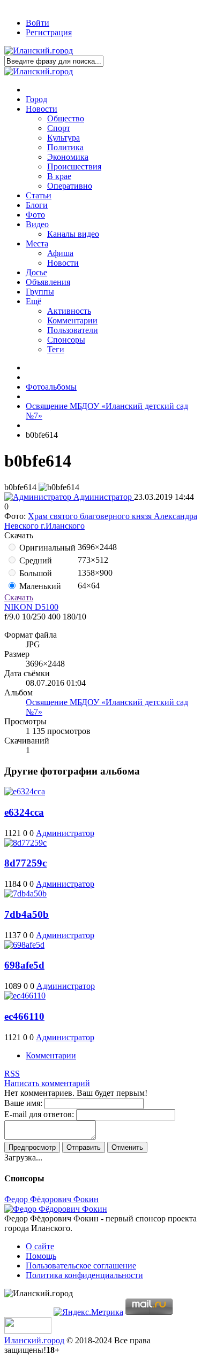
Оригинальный (46, 547)
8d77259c (25, 863)
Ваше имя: (23, 1103)
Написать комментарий (47, 1083)
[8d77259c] (25, 842)
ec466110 (24, 1016)
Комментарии (51, 1055)
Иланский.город (34, 1340)
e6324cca (24, 812)
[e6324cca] (24, 791)
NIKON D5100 (31, 607)
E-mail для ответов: (39, 1114)
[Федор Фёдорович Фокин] (55, 1208)
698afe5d (24, 965)
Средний (34, 560)
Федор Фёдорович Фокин (51, 1199)
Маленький (39, 586)
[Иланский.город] (38, 50)
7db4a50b (26, 914)
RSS (12, 1073)
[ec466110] (25, 995)
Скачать (18, 597)
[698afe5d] (24, 944)
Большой (34, 573)
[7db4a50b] (25, 893)
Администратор (102, 496)
